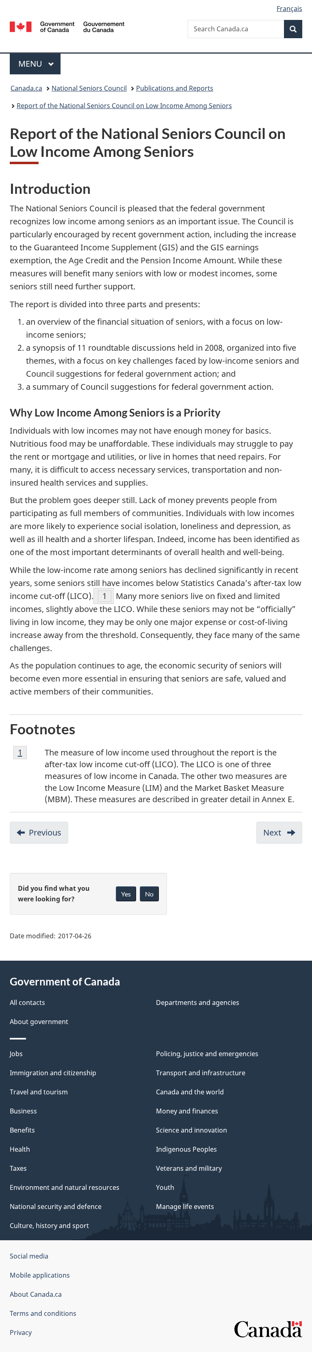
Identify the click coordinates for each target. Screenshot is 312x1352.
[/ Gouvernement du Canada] (67, 26)
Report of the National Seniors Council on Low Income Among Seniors (124, 105)
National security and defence (56, 1206)
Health (20, 1149)
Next (282, 835)
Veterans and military (189, 1168)
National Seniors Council (89, 88)
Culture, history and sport (49, 1225)
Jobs (16, 1053)
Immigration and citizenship (53, 1072)
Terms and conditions (43, 1313)
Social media (29, 1256)
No (149, 894)
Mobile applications (40, 1275)
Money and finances (187, 1111)
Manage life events (185, 1206)
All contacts (27, 1002)
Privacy (21, 1332)
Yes (126, 894)
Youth (165, 1187)
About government (39, 1021)
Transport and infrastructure (200, 1072)
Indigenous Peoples (186, 1149)
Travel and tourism (39, 1091)
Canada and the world (190, 1091)
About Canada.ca (36, 1294)
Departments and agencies (197, 1002)
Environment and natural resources (64, 1187)
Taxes (18, 1168)
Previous (48, 835)
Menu (31, 63)
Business (23, 1111)
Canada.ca (26, 88)
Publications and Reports (174, 88)
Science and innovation (191, 1130)
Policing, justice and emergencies (207, 1053)
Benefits (22, 1130)
